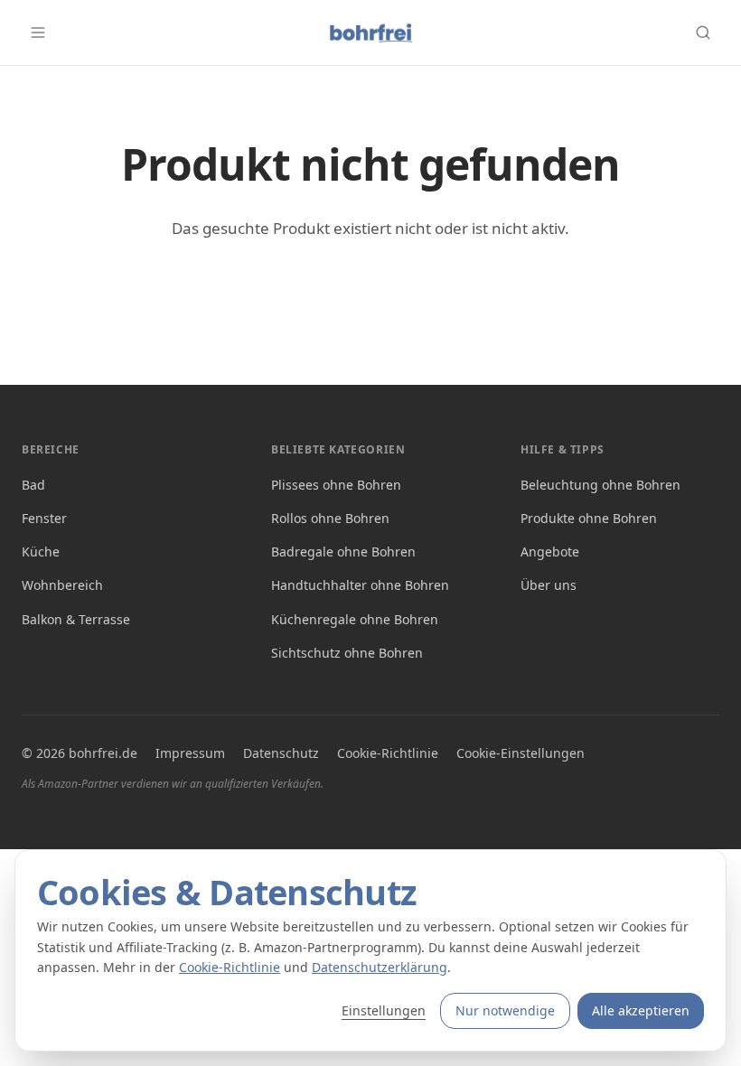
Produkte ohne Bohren (589, 518)
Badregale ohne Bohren (343, 551)
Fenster (44, 518)
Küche (41, 551)
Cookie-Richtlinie (387, 753)
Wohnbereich (62, 585)
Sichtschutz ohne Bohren (347, 652)
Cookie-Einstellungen (520, 753)
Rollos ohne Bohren (330, 518)
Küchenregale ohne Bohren (354, 619)
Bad (33, 484)
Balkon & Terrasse (76, 619)
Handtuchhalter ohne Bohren (360, 585)
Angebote (550, 551)
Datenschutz (281, 753)
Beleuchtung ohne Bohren (600, 484)
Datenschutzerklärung (379, 967)
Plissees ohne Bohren (336, 484)
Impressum (190, 753)
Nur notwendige (505, 1010)
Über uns (549, 585)
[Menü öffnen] (38, 32)
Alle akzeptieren (640, 1010)
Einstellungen (384, 1010)
